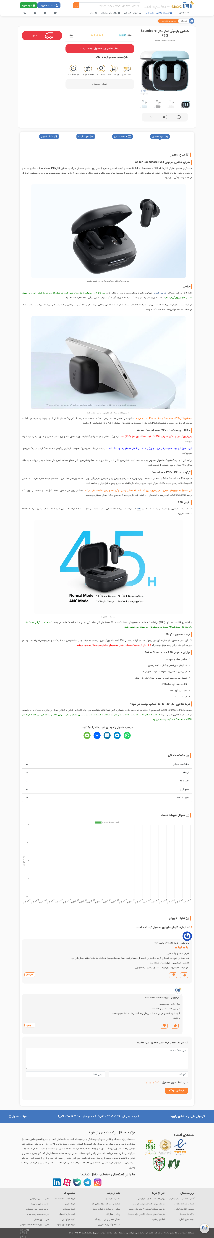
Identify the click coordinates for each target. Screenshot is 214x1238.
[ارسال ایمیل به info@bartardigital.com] (35, 13)
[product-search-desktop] (76, 5)
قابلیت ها (184, 781)
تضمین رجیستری (112, 1198)
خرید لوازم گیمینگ (67, 1214)
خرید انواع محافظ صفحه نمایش (34, 1224)
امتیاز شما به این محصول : (174, 1082)
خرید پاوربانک (69, 1209)
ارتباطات (185, 772)
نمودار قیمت (83, 136)
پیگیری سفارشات (113, 1214)
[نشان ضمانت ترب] (189, 1146)
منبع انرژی (184, 789)
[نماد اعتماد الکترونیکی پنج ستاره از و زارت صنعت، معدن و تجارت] (180, 1146)
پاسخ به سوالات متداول (184, 1204)
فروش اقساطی (131, 13)
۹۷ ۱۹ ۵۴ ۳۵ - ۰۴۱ (70, 1116)
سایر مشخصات (182, 797)
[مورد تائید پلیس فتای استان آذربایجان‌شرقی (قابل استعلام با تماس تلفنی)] (159, 1164)
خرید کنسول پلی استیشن (37, 1209)
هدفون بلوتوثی (159, 293)
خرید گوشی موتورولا (40, 1204)
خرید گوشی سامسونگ (65, 1198)
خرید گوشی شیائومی (39, 1198)
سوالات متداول (19, 1116)
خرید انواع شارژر (41, 1219)
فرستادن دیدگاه (176, 1091)
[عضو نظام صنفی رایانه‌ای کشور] (174, 1164)
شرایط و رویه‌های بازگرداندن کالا (106, 1204)
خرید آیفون (70, 1204)
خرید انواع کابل (68, 1219)
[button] (141, 70)
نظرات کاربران (47, 136)
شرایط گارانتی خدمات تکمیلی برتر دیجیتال (146, 1214)
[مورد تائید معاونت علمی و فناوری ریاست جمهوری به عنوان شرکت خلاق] (151, 1146)
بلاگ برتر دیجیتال (109, 13)
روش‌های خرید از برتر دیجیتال (151, 1198)
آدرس (92, 13)
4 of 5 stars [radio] (150, 1082)
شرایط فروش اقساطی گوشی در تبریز (149, 1204)
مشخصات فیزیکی (181, 764)
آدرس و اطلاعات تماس (184, 1209)
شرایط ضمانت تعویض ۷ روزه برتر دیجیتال (146, 1209)
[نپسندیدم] (173, 975)
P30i (139, 509)
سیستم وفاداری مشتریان (158, 13)
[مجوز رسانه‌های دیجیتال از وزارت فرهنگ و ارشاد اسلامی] (165, 1146)
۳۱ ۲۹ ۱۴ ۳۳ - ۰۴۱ (110, 1116)
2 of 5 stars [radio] (155, 1082)
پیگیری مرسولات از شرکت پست (106, 1209)
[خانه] (191, 21)
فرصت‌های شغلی (186, 1219)
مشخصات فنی (120, 136)
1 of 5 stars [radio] (158, 1082)
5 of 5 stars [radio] (147, 1082)
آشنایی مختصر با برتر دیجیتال (181, 1198)
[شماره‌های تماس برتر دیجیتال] (24, 13)
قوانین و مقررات (158, 1219)
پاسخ (28, 974)
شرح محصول (158, 136)
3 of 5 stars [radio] (153, 1082)
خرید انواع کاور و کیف (65, 1224)
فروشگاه (184, 21)
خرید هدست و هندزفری (38, 1214)
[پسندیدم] (184, 975)
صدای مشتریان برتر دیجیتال (107, 1219)
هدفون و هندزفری (169, 21)
